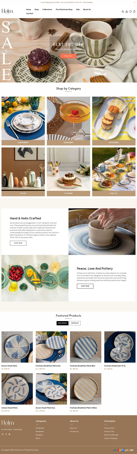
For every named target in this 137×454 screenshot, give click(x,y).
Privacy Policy (109, 428)
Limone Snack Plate (10, 408)
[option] (68, 50)
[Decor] (23, 169)
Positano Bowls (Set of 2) (115, 366)
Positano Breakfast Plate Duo (48, 366)
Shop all (114, 193)
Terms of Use (109, 431)
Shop (37, 9)
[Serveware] (113, 118)
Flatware (68, 193)
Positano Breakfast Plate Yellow (83, 408)
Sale (78, 9)
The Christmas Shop (64, 9)
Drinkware (68, 143)
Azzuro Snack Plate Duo (45, 408)
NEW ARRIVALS (62, 323)
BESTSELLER (75, 323)
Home (28, 9)
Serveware (114, 143)
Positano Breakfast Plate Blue (82, 366)
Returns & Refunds (111, 435)
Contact (29, 13)
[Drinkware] (68, 118)
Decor (23, 193)
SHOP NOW (18, 243)
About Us (87, 9)
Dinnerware (23, 143)
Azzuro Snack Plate (9, 366)
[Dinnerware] (23, 118)
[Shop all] (113, 169)
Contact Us (74, 431)
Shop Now (68, 56)
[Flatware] (68, 169)
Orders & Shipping (110, 438)
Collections (47, 9)
